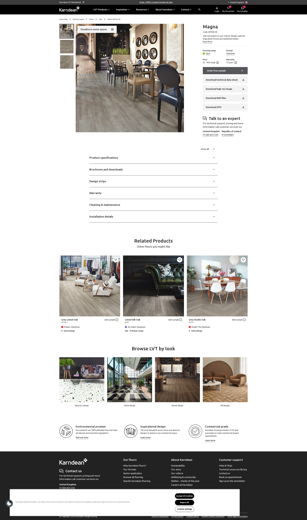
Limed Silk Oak (132, 319)
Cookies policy (192, 516)
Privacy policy (177, 516)
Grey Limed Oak (69, 319)
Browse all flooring (133, 477)
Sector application (132, 473)
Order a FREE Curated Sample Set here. (156, 2)
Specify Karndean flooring (136, 481)
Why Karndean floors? (134, 465)
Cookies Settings (184, 509)
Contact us (224, 473)
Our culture (177, 473)
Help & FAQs (225, 465)
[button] (67, 31)
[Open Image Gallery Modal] (130, 78)
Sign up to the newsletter (232, 481)
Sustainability (178, 465)
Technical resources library (233, 469)
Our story (176, 469)
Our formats (129, 469)
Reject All (184, 502)
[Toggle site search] (199, 9)
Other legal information (237, 516)
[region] (125, 502)
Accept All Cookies (184, 496)
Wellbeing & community (183, 477)
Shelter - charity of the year (185, 481)
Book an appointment (230, 477)
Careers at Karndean (181, 484)
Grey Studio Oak (197, 319)
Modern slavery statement (213, 516)
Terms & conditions (159, 516)
